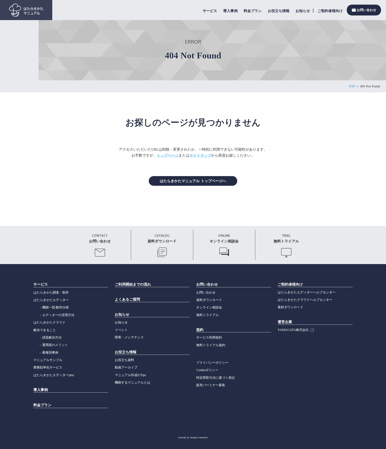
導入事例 (230, 11)
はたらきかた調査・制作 (51, 292)
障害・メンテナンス (129, 337)
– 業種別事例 (49, 352)
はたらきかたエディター (51, 300)
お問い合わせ (207, 284)
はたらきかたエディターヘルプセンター (307, 292)
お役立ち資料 (124, 360)
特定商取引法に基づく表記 (215, 377)
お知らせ (303, 11)
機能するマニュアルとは (132, 382)
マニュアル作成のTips (130, 375)
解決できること (44, 330)
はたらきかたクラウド (49, 322)
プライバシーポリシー (212, 362)
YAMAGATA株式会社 (293, 330)
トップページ (168, 155)
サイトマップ (200, 155)
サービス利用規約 (209, 337)
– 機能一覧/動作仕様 (54, 307)
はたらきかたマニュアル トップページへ (193, 181)
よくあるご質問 (127, 299)
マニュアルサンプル (47, 360)
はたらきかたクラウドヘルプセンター (305, 299)
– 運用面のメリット (54, 345)
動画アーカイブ (126, 367)
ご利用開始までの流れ (133, 284)
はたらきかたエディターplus (53, 375)
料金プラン (253, 11)
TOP (352, 86)
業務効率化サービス (47, 367)
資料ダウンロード (209, 300)
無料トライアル (207, 315)
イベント (121, 330)
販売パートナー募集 (210, 385)
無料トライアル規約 (210, 345)
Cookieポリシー (207, 370)
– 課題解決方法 (51, 337)
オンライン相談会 (209, 307)
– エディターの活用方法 (57, 315)
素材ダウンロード (290, 307)
